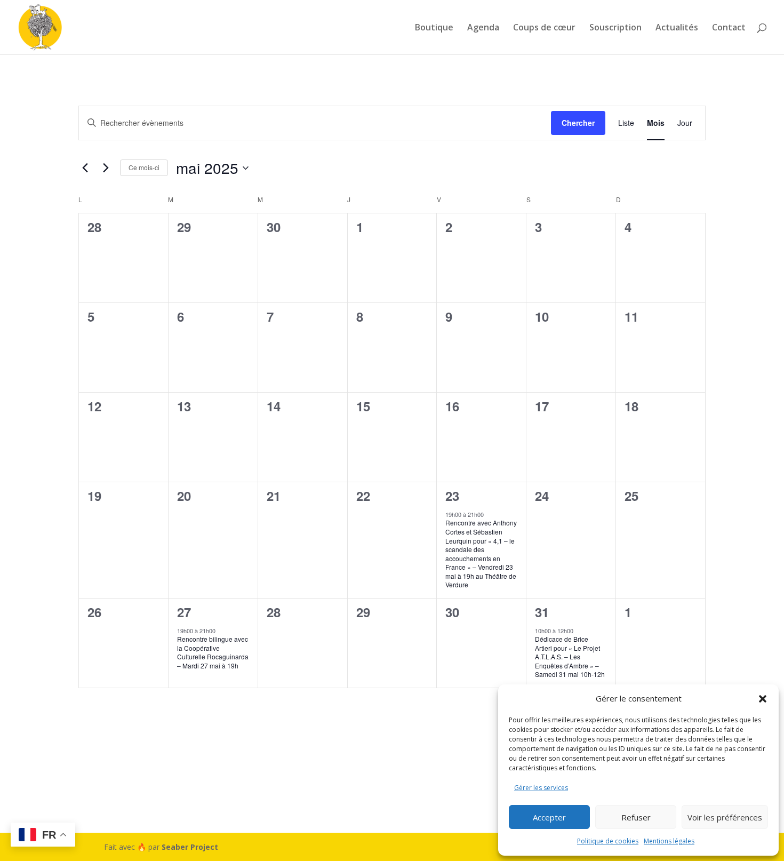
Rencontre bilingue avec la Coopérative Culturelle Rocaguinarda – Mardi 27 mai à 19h (213, 652)
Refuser (636, 817)
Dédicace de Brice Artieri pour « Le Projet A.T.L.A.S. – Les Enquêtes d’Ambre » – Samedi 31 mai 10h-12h (570, 656)
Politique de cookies (607, 841)
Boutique (434, 28)
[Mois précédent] (84, 168)
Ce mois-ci (144, 167)
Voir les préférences (724, 817)
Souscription (615, 28)
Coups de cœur (544, 28)
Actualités (676, 28)
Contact (729, 28)
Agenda (483, 28)
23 (452, 496)
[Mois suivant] (105, 168)
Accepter (549, 817)
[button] (762, 698)
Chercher (578, 122)
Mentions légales (669, 841)
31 (542, 612)
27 (184, 612)
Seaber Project (190, 847)
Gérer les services (541, 787)
